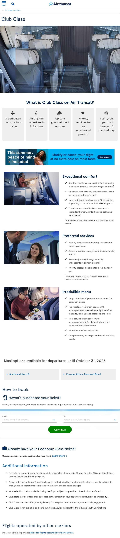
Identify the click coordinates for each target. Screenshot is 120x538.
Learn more (58, 455)
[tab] (31, 374)
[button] (60, 429)
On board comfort (12, 10)
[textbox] (29, 419)
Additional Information (25, 465)
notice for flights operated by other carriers (51, 532)
